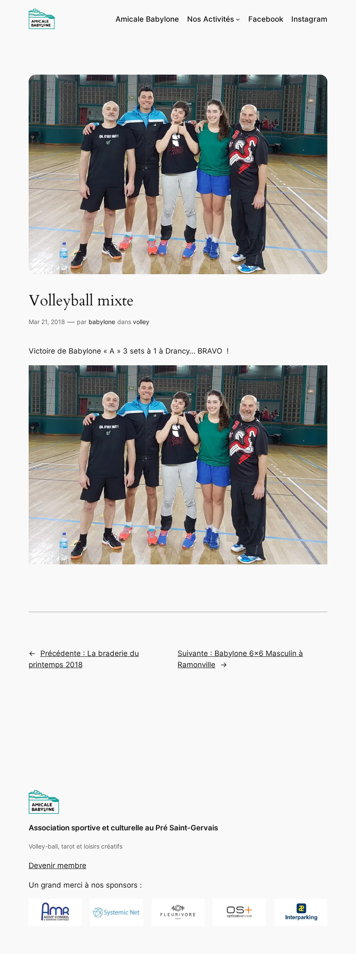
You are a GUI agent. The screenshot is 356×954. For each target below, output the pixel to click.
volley (141, 321)
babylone (102, 321)
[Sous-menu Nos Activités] (238, 19)
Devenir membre (57, 865)
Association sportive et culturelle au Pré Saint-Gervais (123, 827)
